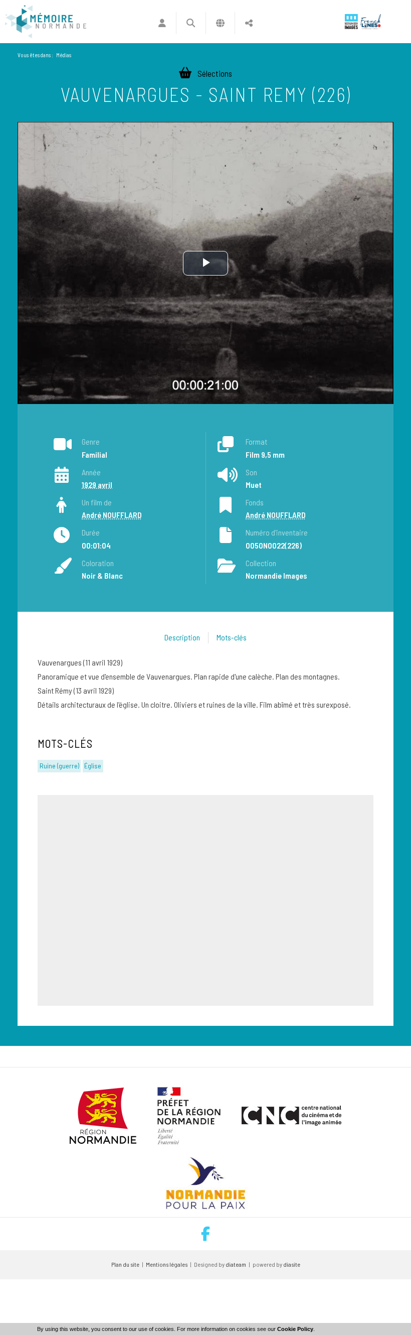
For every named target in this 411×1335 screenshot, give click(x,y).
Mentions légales (166, 1264)
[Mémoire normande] (45, 21)
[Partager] (249, 23)
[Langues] (220, 23)
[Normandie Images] (351, 21)
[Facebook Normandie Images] (205, 1234)
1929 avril (97, 484)
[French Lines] (370, 21)
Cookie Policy (295, 1329)
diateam (236, 1264)
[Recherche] (190, 23)
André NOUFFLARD (112, 514)
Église (92, 765)
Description (182, 637)
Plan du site (125, 1264)
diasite (291, 1264)
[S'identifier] (162, 23)
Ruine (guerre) (59, 765)
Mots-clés (232, 637)
